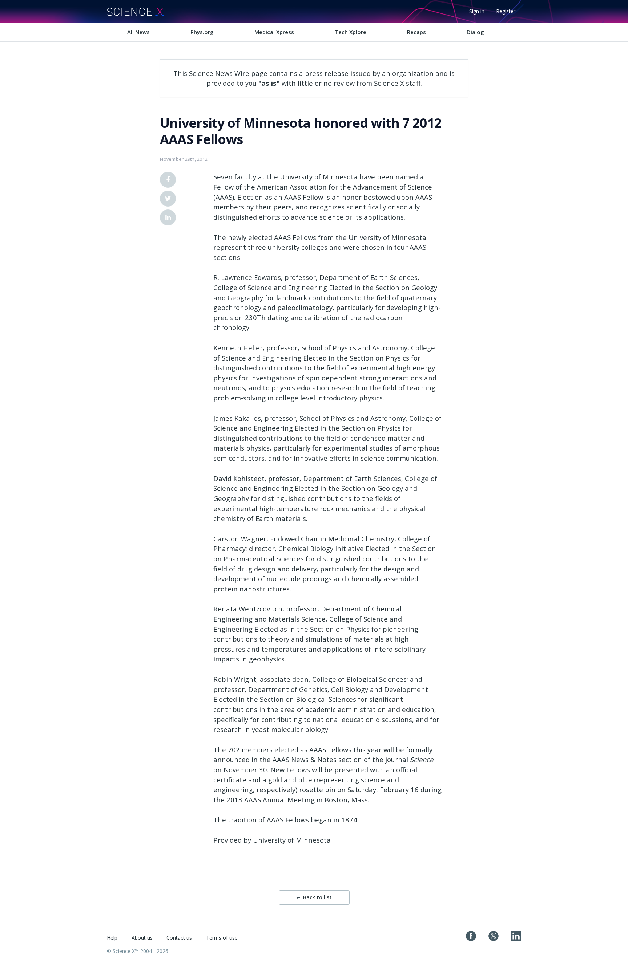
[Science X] (135, 11)
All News (138, 32)
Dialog (475, 32)
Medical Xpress (274, 32)
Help (112, 937)
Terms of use (222, 937)
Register (505, 11)
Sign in (476, 11)
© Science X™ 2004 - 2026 (137, 951)
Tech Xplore (350, 32)
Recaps (416, 32)
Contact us (179, 937)
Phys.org (202, 32)
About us (142, 937)
